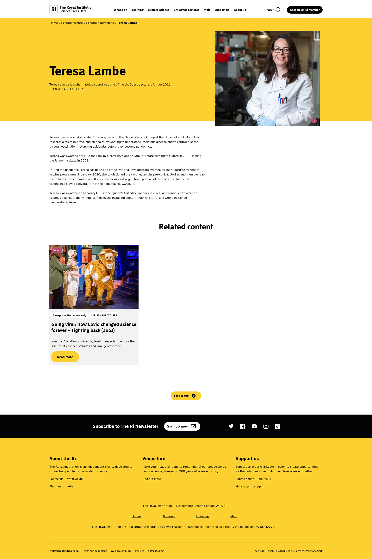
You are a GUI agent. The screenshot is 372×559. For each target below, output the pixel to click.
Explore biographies (100, 23)
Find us (136, 516)
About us (240, 10)
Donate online (244, 479)
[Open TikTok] (277, 426)
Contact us (56, 479)
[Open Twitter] (231, 426)
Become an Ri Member (305, 10)
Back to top (181, 395)
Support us (221, 10)
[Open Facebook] (242, 426)
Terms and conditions (95, 550)
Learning (138, 10)
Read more (62, 357)
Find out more (151, 479)
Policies (139, 550)
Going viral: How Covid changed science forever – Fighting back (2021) (93, 327)
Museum (169, 516)
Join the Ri (264, 479)
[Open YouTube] (254, 426)
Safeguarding (156, 550)
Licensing (202, 516)
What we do (75, 479)
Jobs (70, 486)
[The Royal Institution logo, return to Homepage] (74, 10)
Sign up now (177, 426)
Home (53, 23)
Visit (207, 10)
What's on (120, 10)
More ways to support (249, 486)
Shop (233, 516)
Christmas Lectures (186, 10)
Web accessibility (121, 550)
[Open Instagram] (266, 426)
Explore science (158, 10)
